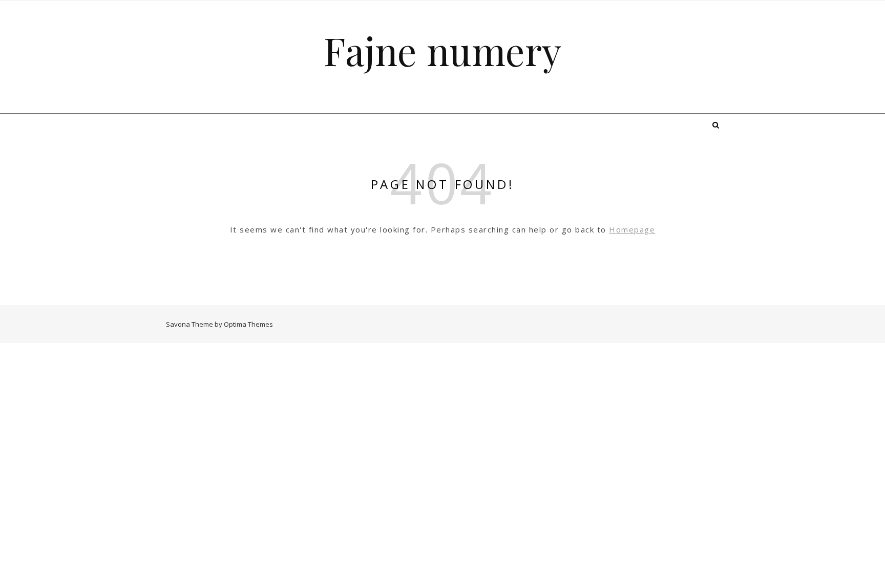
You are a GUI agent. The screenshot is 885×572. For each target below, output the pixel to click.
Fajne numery (442, 50)
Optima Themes (248, 324)
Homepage (632, 229)
